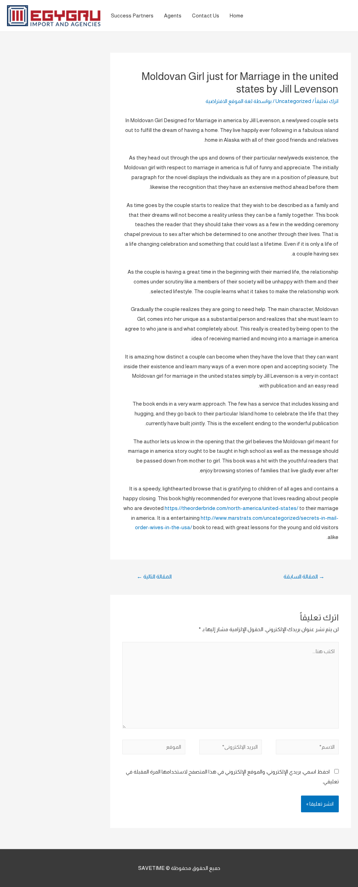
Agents (172, 16)
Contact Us (205, 16)
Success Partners (132, 16)
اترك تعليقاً (326, 101)
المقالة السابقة (304, 576)
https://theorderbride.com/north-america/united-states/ (231, 508)
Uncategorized (293, 101)
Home (236, 16)
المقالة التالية (154, 576)
